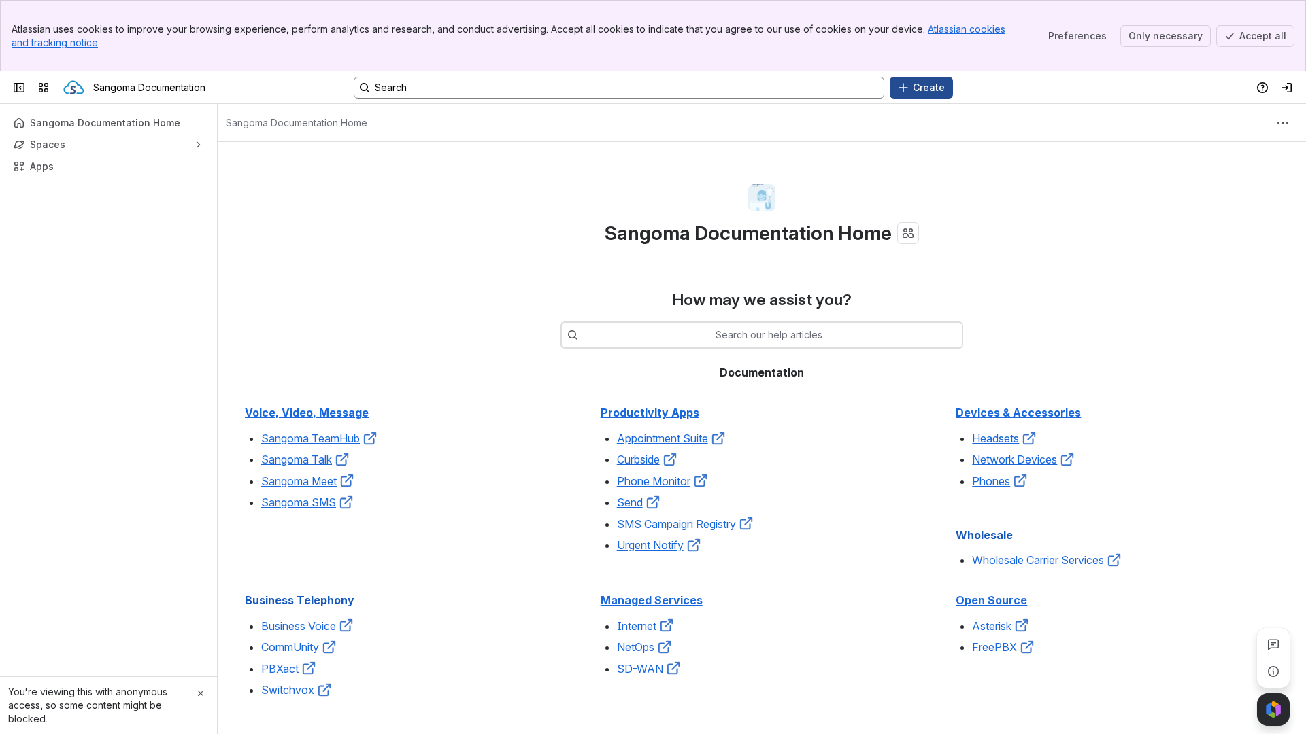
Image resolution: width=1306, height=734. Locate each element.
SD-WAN (640, 669)
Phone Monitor (653, 481)
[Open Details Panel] (1273, 671)
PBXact (280, 669)
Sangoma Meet (299, 481)
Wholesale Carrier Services (1038, 560)
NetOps (635, 647)
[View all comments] (1273, 644)
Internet (636, 626)
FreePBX (994, 647)
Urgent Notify (650, 545)
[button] (370, 438)
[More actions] (1283, 123)
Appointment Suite (662, 438)
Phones (991, 481)
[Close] (200, 693)
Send (630, 502)
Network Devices (1014, 459)
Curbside (638, 459)
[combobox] (585, 335)
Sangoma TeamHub (310, 438)
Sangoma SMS (298, 502)
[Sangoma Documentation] (74, 88)
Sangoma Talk (296, 459)
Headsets (995, 438)
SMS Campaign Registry (676, 524)
